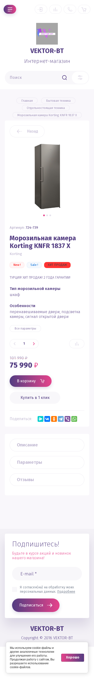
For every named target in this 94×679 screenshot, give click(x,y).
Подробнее (66, 592)
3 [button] (50, 215)
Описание (27, 445)
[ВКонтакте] (47, 419)
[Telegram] (61, 419)
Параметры (29, 462)
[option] (47, 176)
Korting (16, 254)
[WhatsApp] (74, 419)
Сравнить (76, 343)
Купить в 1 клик (35, 397)
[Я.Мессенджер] (40, 419)
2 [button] (47, 215)
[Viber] (67, 419)
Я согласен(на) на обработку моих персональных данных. (47, 589)
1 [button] (44, 215)
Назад (32, 131)
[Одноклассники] (54, 419)
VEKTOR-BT (47, 51)
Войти (41, 9)
